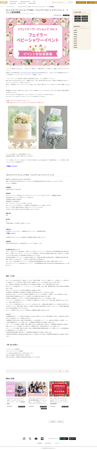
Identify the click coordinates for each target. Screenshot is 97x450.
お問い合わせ (48, 443)
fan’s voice (84, 20)
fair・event (84, 16)
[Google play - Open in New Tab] (64, 438)
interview (78, 20)
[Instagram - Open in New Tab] (24, 438)
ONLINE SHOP (81, 2)
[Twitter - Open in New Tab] (30, 438)
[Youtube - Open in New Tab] (36, 439)
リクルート (57, 443)
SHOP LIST (91, 2)
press (77, 18)
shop (77, 16)
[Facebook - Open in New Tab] (60, 371)
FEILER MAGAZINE (10, 6)
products (85, 18)
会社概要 (39, 443)
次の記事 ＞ (60, 421)
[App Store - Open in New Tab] (72, 438)
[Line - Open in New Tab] (42, 438)
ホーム (1, 6)
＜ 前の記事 (52, 421)
